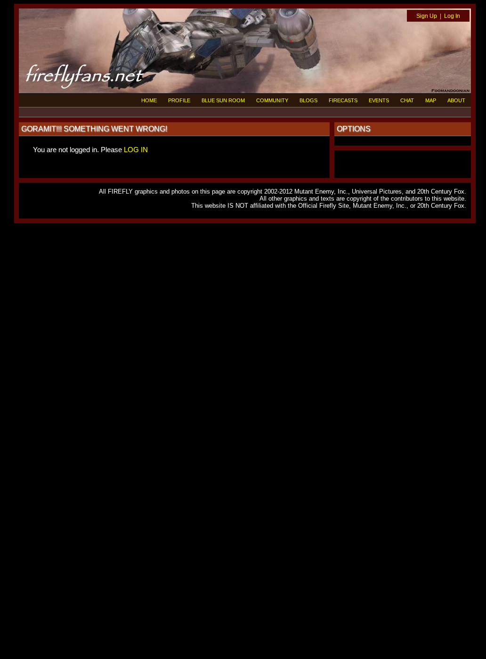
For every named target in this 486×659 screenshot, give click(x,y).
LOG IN (136, 150)
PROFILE (179, 100)
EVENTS (379, 100)
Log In (452, 16)
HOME (149, 100)
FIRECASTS (343, 100)
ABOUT (456, 100)
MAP (430, 100)
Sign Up (426, 16)
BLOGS (308, 100)
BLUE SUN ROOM (223, 100)
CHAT (407, 100)
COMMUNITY (272, 100)
